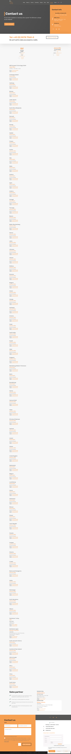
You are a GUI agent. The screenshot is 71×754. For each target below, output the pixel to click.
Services (32, 2)
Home (24, 2)
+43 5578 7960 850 (15, 78)
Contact (51, 2)
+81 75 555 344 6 (14, 636)
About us (27, 2)
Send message (9, 24)
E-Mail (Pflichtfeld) (47, 736)
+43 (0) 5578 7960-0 (57, 26)
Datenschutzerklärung (41, 752)
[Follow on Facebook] (53, 29)
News (48, 2)
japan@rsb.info (14, 637)
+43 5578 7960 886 (15, 153)
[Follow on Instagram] (59, 29)
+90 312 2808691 (14, 624)
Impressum (35, 752)
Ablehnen (59, 751)
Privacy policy (6, 741)
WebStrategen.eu (30, 752)
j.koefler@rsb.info (15, 154)
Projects (41, 2)
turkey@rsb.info (14, 625)
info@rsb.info (56, 24)
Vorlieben (66, 751)
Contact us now (52, 37)
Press (45, 2)
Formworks (37, 2)
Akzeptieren (52, 751)
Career (55, 2)
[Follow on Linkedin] (56, 29)
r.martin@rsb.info (22, 56)
